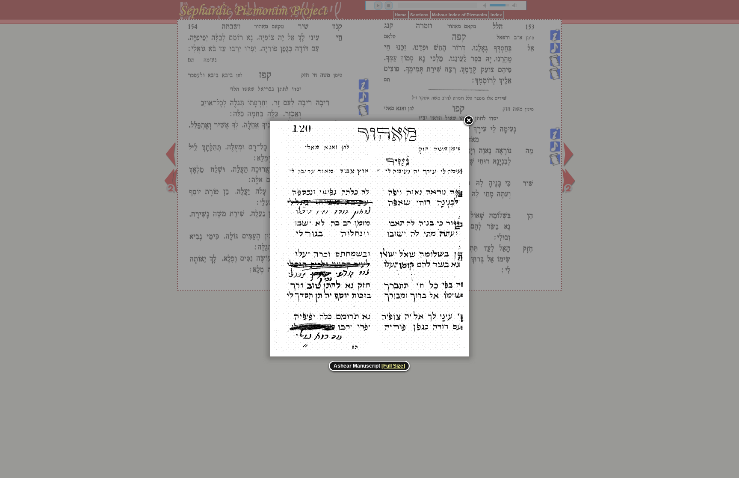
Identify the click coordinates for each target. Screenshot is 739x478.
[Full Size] (393, 366)
